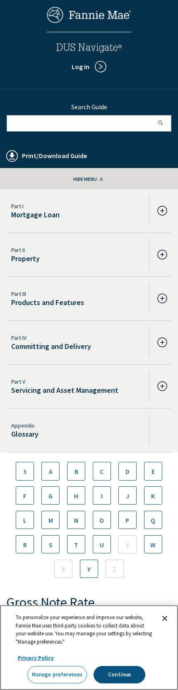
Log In (80, 67)
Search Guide (89, 107)
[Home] (89, 21)
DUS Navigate (89, 49)
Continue (119, 674)
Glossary (24, 434)
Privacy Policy (36, 657)
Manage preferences (57, 674)
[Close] (165, 618)
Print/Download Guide (54, 155)
